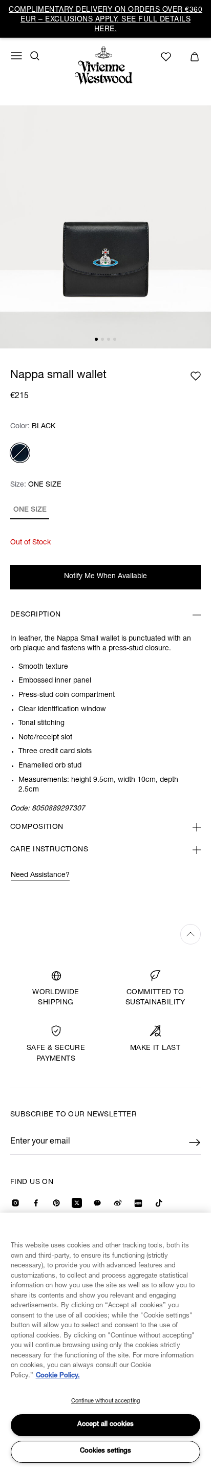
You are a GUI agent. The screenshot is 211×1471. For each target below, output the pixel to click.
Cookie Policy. (58, 1376)
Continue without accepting (105, 1401)
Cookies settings (105, 1451)
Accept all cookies (105, 1424)
